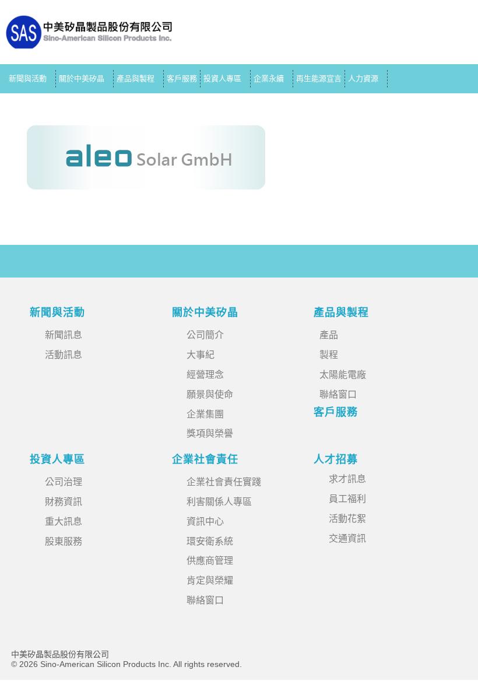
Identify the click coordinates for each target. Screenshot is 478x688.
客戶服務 (182, 78)
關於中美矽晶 (81, 78)
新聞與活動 (28, 78)
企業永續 (269, 78)
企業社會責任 (205, 459)
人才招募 (336, 459)
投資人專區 (222, 78)
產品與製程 (135, 78)
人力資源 (363, 78)
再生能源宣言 (319, 78)
